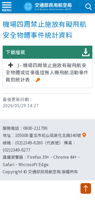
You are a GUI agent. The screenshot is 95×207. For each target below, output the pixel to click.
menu (6, 6)
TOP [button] (85, 188)
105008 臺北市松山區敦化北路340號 (48, 135)
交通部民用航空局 (47, 6)
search (88, 6)
